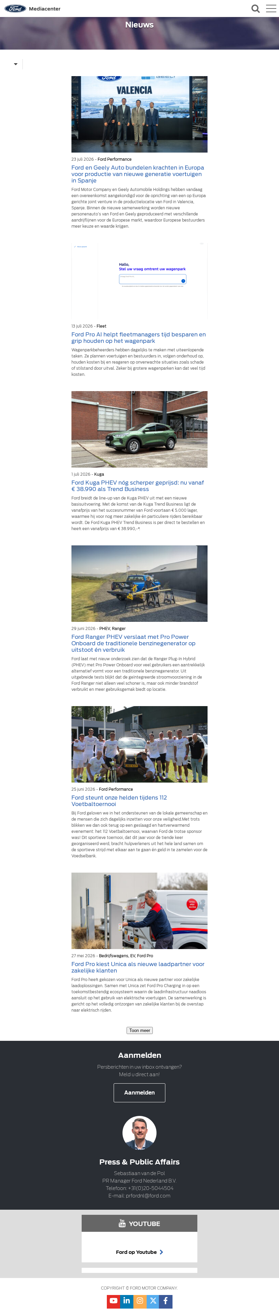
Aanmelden (139, 1093)
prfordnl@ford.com (148, 1195)
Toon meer (139, 1030)
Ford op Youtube (137, 1252)
